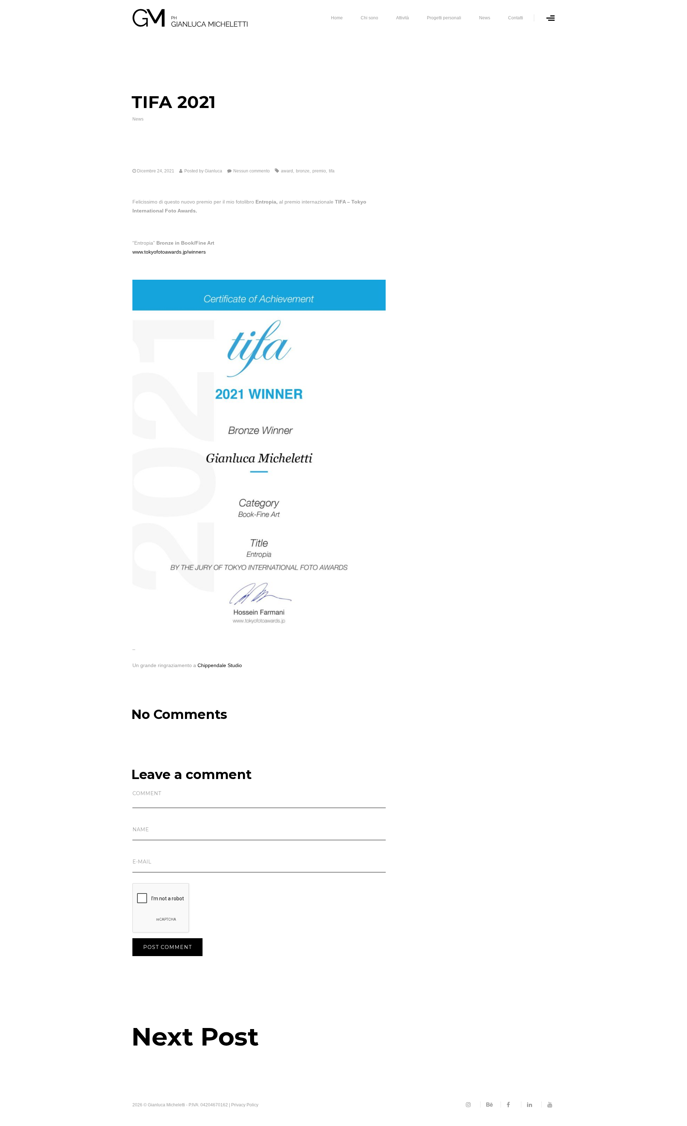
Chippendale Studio (220, 665)
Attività (402, 17)
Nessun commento (251, 170)
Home (337, 17)
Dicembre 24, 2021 (155, 170)
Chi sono (369, 17)
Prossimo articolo (151, 1057)
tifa (332, 170)
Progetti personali (444, 17)
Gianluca (213, 170)
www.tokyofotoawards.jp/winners (169, 252)
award (287, 170)
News (484, 17)
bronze (303, 170)
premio (319, 170)
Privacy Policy (244, 1104)
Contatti (515, 17)
